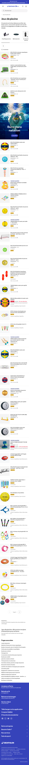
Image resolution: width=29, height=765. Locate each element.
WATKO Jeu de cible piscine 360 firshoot (18, 91)
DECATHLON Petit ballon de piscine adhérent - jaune (18, 259)
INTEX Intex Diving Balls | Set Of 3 (18, 324)
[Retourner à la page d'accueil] (13, 6)
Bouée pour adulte (5, 656)
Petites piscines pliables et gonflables (10, 649)
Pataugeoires (4, 653)
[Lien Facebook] (2, 718)
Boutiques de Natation (6, 680)
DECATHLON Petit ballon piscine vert (19, 245)
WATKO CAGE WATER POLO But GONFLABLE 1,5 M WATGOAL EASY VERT (18, 66)
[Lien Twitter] (5, 718)
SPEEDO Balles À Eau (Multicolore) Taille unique (18, 597)
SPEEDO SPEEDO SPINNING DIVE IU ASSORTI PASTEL (18, 194)
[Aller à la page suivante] (19, 612)
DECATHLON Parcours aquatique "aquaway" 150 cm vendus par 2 (18, 79)
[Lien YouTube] (8, 718)
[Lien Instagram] (11, 718)
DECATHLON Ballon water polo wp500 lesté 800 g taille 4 (17, 428)
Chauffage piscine (6, 38)
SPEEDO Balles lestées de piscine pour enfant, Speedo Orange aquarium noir (18, 340)
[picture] (5, 56)
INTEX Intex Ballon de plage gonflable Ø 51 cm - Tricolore (17, 571)
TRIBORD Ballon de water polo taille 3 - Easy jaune (19, 222)
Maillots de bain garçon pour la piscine (10, 672)
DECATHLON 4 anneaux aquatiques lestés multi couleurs (19, 53)
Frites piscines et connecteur (8, 660)
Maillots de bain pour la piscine (8, 674)
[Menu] (3, 6)
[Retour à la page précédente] (9, 612)
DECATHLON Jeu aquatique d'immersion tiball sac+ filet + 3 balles (18, 169)
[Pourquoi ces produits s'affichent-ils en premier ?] (2, 49)
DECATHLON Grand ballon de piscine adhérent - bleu (19, 156)
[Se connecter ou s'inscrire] (22, 6)
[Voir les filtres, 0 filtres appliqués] (3, 46)
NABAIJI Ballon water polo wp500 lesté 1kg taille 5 (18, 402)
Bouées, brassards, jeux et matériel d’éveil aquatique (14, 647)
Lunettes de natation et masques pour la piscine (12, 666)
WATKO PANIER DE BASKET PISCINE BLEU (18, 443)
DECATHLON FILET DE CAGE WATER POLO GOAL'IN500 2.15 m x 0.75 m (18, 363)
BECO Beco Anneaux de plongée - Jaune (18, 584)
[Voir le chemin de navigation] (1, 14)
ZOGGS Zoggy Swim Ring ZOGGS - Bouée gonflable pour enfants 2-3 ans (18, 559)
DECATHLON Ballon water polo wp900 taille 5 (17, 143)
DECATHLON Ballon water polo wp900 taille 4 (17, 350)
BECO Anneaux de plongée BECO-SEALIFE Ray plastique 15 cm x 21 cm (19, 506)
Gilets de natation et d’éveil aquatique (10, 678)
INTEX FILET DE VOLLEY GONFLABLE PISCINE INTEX (18, 415)
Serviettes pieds (5, 668)
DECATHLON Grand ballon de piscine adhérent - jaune (19, 207)
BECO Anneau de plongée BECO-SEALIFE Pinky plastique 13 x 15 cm (18, 545)
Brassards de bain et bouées (8, 664)
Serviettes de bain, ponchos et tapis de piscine (12, 662)
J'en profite (14, 135)
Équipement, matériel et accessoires (10, 670)
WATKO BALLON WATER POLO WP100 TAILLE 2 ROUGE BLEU (17, 376)
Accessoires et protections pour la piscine (11, 655)
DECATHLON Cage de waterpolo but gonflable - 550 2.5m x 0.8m (19, 467)
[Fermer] (26, 2)
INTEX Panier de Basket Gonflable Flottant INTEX (18, 183)
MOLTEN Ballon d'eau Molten (17, 492)
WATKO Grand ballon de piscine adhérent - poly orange (18, 391)
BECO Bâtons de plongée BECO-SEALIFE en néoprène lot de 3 (18, 519)
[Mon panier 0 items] (26, 6)
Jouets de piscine (5, 643)
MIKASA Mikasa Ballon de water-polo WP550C (19, 299)
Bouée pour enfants (6, 651)
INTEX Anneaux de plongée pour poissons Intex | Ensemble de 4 (18, 312)
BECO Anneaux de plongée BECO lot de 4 (19, 532)
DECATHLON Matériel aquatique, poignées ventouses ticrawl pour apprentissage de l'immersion (18, 273)
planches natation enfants (7, 658)
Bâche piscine (16, 38)
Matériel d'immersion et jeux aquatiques (11, 645)
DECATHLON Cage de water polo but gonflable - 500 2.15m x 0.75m (19, 233)
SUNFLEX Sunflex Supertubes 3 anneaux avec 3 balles (17, 480)
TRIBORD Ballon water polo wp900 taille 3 (18, 286)
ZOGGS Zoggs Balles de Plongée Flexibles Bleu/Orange (18, 454)
